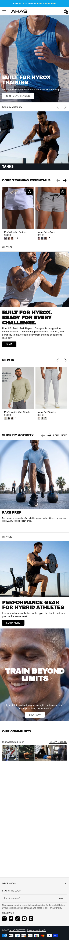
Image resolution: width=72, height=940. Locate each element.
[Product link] (18, 213)
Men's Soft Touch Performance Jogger (47, 412)
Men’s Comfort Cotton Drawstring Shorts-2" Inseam (14, 232)
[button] (4, 11)
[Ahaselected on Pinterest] (31, 918)
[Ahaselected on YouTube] (24, 918)
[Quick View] (29, 192)
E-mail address (11, 898)
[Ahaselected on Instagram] (4, 918)
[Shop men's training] (34, 58)
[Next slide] (64, 107)
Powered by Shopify (36, 930)
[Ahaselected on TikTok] (17, 918)
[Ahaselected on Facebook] (11, 918)
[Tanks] (34, 140)
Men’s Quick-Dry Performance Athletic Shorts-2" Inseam (48, 232)
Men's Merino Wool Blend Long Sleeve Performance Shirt (16, 412)
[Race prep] (34, 483)
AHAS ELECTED (17, 930)
